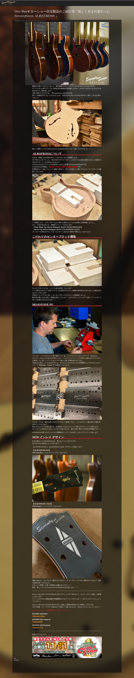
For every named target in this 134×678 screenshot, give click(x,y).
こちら (44, 634)
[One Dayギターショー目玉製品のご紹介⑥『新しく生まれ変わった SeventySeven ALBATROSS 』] (67, 53)
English (16, 660)
